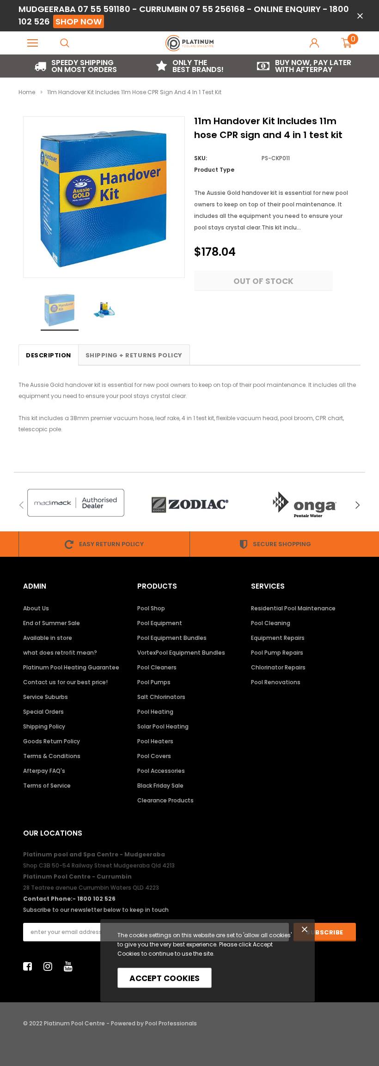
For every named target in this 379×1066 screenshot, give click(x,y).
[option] (75, 66)
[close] (360, 16)
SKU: (200, 158)
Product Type (214, 170)
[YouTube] (71, 966)
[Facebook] (30, 966)
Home (26, 92)
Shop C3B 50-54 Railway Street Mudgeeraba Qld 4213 (99, 865)
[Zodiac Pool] (189, 505)
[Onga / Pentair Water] (303, 505)
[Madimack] (75, 503)
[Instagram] (50, 966)
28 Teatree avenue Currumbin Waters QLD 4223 (91, 887)
